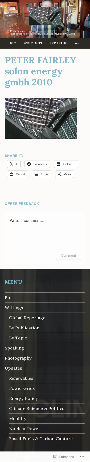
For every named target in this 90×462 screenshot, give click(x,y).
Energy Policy (23, 398)
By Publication (24, 328)
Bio (13, 43)
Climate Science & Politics (36, 408)
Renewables (21, 378)
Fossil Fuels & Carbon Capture (41, 438)
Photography (18, 358)
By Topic (18, 338)
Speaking (58, 43)
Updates (13, 368)
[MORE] (77, 43)
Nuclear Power (24, 428)
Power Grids (22, 388)
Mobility (17, 418)
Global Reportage (27, 317)
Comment (68, 255)
